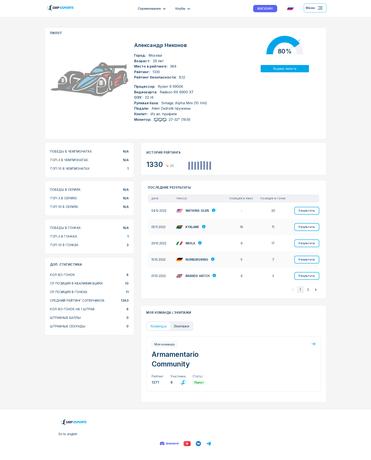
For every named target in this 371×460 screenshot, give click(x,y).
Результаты (307, 210)
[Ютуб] (187, 443)
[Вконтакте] (198, 443)
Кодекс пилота (284, 68)
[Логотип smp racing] (60, 8)
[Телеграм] (208, 443)
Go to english (67, 434)
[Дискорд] (169, 443)
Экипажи (181, 326)
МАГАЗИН (265, 8)
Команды (159, 326)
